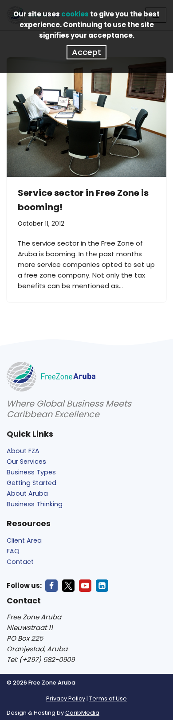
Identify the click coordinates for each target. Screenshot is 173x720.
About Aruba (27, 493)
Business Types (31, 472)
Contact (20, 561)
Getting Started (31, 482)
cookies (75, 14)
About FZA (23, 450)
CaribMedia (82, 712)
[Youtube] (85, 585)
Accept (86, 52)
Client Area (24, 540)
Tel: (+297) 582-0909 (41, 659)
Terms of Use (108, 698)
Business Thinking (35, 504)
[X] (68, 585)
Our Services (26, 461)
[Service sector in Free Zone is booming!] (86, 117)
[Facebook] (51, 585)
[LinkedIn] (102, 585)
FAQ (13, 551)
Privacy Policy (65, 698)
